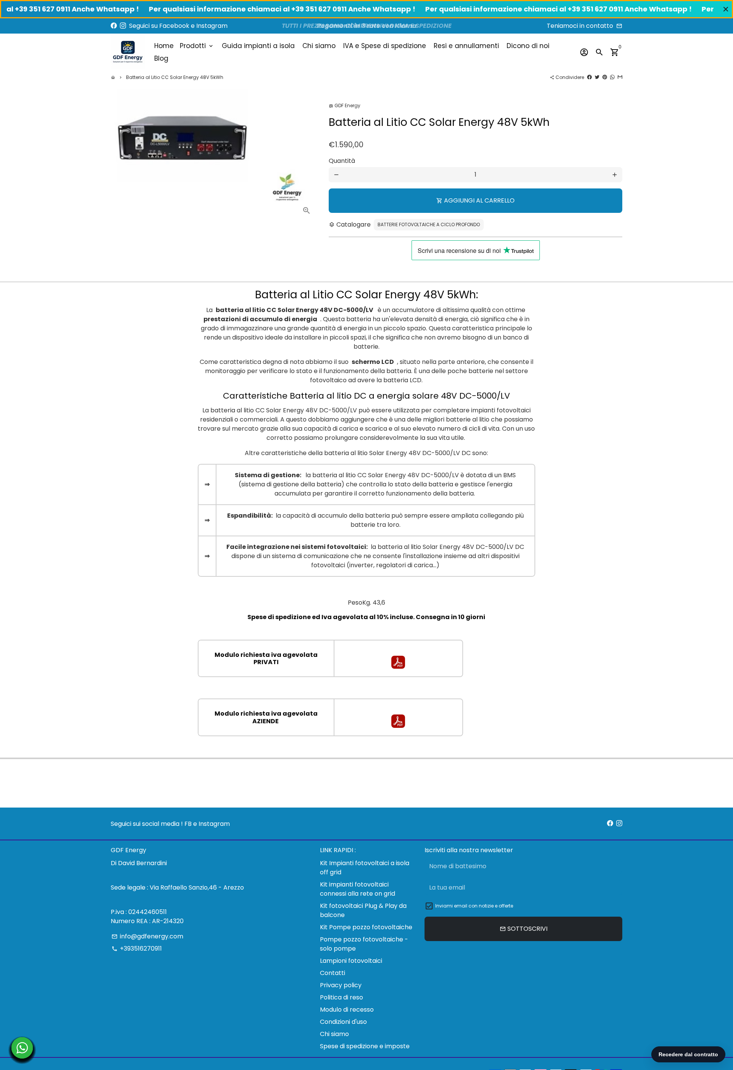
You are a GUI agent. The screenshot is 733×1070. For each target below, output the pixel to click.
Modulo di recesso (347, 1009)
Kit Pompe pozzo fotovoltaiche (366, 927)
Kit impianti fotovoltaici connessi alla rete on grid (357, 889)
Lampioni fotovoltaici (351, 960)
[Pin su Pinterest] (604, 77)
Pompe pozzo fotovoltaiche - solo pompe (364, 944)
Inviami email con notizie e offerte (474, 906)
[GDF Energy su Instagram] (123, 25)
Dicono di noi (528, 45)
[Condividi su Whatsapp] (612, 77)
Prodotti (197, 45)
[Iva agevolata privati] (398, 666)
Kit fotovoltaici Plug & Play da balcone (363, 910)
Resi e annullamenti (466, 45)
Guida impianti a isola (258, 45)
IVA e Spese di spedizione (384, 45)
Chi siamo (319, 45)
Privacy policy (341, 985)
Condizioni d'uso (343, 1021)
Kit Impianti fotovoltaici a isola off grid (364, 868)
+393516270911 (136, 948)
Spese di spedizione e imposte (365, 1046)
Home (164, 45)
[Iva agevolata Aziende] (398, 725)
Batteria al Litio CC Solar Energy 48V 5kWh (174, 77)
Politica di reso (341, 997)
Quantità (342, 160)
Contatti (332, 973)
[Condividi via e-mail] (620, 77)
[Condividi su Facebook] (589, 77)
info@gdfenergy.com (147, 936)
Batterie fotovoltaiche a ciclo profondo (429, 224)
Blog (161, 58)
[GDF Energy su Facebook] (114, 25)
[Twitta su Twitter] (597, 77)
